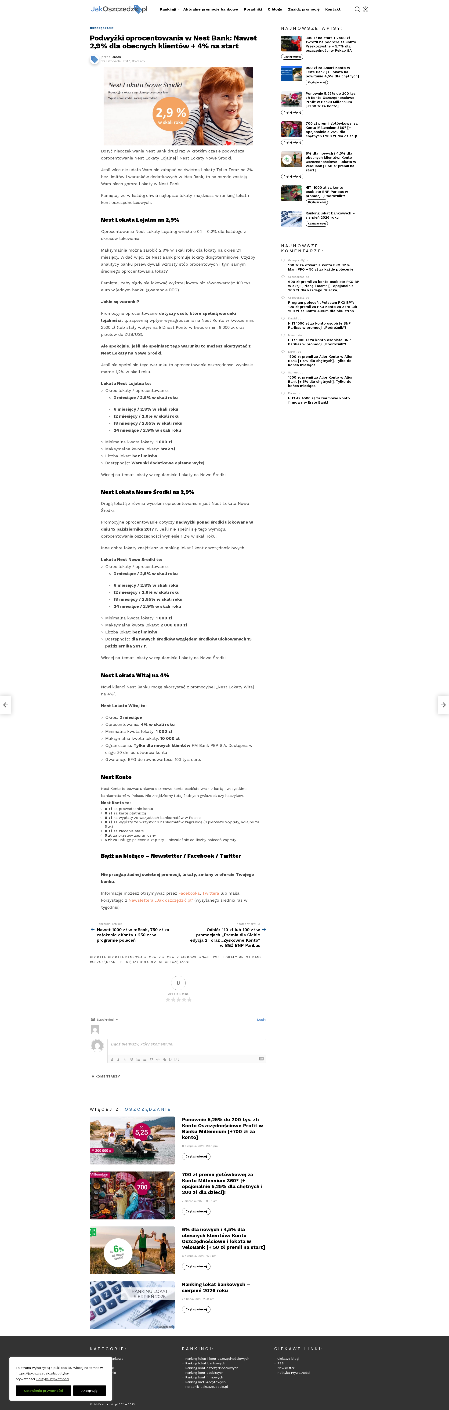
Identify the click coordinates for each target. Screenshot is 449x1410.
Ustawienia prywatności (43, 1390)
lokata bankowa (126, 957)
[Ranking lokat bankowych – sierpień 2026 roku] (132, 1305)
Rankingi (168, 9)
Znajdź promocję (303, 9)
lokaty (153, 957)
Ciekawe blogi (288, 1358)
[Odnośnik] (164, 1059)
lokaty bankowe (181, 957)
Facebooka (189, 893)
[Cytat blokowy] (151, 1059)
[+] (177, 1059)
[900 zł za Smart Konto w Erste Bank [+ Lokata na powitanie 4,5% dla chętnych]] (291, 73)
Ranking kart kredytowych (205, 1382)
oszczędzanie (148, 1109)
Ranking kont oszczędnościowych (211, 1368)
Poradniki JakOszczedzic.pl (206, 1386)
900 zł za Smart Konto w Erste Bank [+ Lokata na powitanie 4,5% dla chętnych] (332, 72)
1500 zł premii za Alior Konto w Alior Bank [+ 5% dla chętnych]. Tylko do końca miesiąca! (320, 360)
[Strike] (131, 1059)
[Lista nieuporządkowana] (144, 1059)
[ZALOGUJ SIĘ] (365, 9)
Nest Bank (251, 957)
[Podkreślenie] (125, 1059)
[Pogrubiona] (112, 1059)
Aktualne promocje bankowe (210, 9)
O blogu (275, 9)
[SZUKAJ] (357, 9)
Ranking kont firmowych (204, 1377)
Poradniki (253, 9)
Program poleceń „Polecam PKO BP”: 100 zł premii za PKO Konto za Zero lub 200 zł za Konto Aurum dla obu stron (322, 306)
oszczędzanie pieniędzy (115, 962)
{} (170, 1059)
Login (261, 1019)
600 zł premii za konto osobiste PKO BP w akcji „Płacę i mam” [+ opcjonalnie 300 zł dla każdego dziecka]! (323, 286)
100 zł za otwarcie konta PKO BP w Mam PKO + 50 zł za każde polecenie (320, 267)
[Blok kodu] (158, 1059)
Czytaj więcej (196, 1156)
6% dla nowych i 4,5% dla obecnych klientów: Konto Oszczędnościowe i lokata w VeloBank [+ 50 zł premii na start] (223, 1238)
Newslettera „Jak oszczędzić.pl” (161, 900)
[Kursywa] (118, 1059)
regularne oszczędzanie (167, 962)
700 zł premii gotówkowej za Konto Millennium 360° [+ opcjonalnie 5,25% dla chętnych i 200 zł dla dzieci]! (222, 1183)
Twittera (210, 893)
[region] (60, 1379)
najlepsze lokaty (219, 957)
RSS (280, 1363)
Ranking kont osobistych (204, 1372)
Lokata (99, 957)
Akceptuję (89, 1390)
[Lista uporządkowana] (138, 1059)
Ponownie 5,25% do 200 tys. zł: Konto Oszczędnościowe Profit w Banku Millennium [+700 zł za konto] (222, 1128)
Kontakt (333, 9)
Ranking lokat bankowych (205, 1363)
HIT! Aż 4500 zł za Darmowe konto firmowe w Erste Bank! (319, 400)
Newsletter (285, 1368)
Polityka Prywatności (52, 1379)
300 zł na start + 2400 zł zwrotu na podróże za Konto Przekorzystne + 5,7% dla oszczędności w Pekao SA (331, 44)
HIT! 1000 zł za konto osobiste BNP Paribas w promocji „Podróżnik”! (327, 191)
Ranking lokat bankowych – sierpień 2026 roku (216, 1287)
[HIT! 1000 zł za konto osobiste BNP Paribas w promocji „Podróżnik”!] (291, 193)
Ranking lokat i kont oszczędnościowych (217, 1358)
